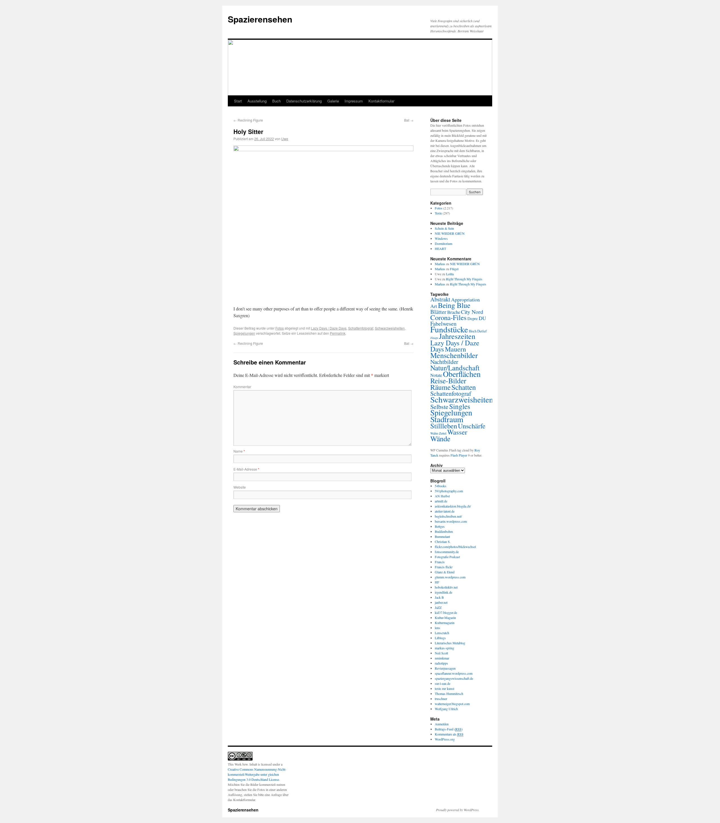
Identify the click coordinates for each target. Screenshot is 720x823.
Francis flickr (444, 567)
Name (239, 451)
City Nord (472, 312)
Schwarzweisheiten (390, 328)
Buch (276, 101)
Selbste (439, 406)
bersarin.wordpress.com (451, 521)
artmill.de (441, 501)
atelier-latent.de (444, 511)
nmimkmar (442, 658)
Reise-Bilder (448, 380)
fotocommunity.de (447, 551)
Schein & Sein (444, 228)
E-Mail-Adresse (246, 469)
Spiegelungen (244, 333)
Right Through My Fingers (464, 279)
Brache (453, 312)
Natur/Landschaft (455, 367)
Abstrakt (440, 299)
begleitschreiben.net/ (448, 516)
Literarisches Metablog (450, 643)
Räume (440, 387)
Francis (440, 562)
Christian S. (443, 541)
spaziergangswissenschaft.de (454, 678)
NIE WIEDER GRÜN (450, 233)
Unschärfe (471, 425)
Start (238, 101)
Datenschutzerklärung (304, 101)
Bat (408, 120)
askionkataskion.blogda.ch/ (453, 506)
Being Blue (454, 305)
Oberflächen (462, 374)
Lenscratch (442, 632)
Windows (441, 238)
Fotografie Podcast (447, 556)
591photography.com (449, 491)
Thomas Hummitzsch (449, 693)
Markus (440, 263)
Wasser (457, 432)
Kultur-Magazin (445, 617)
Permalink (337, 333)
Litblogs (440, 638)
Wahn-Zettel (438, 433)
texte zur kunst (444, 688)
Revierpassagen (445, 668)
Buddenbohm (444, 531)
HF (437, 582)
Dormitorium (443, 243)
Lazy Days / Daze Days (328, 328)
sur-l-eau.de (442, 683)
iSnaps (434, 338)
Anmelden (442, 724)
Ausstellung (257, 101)
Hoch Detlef (478, 331)
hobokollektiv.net (446, 587)
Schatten (463, 387)
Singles (459, 406)
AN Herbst (442, 496)
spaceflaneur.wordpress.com (453, 673)
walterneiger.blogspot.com (452, 703)
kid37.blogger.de (446, 612)
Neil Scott (441, 653)
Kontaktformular (381, 101)
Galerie (333, 101)
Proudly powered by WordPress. (458, 810)
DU (482, 318)
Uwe (284, 138)
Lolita (450, 274)
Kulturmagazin (444, 622)
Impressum (354, 101)
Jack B (439, 597)
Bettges (440, 526)
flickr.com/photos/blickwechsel (455, 546)
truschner (441, 698)
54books (440, 486)
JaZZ (438, 607)
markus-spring (444, 648)
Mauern (455, 349)
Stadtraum (446, 419)
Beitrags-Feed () (449, 729)
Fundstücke (449, 329)
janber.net (441, 602)
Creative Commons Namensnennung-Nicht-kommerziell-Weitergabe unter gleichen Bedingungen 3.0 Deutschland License (257, 774)
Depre (472, 318)
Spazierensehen (260, 19)
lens (437, 627)
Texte (438, 213)
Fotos (279, 328)
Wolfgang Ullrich (446, 708)
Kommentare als (449, 734)
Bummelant (442, 536)
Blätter (438, 312)
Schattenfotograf (360, 328)
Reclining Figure (248, 120)
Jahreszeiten (457, 336)
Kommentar (242, 386)
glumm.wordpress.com (450, 577)
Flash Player (459, 455)
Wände (440, 438)
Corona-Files (448, 317)
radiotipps (441, 663)
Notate (436, 375)
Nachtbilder (444, 362)
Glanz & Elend (444, 572)
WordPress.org (445, 739)
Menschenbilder (454, 355)
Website (239, 487)
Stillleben (443, 425)
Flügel (454, 269)
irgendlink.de (443, 592)
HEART (440, 248)
